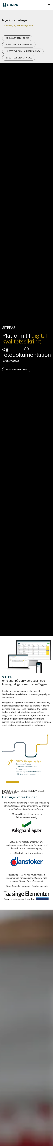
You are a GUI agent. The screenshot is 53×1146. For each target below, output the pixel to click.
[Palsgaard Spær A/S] (26, 827)
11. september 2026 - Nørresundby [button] (23, 51)
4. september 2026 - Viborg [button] (19, 45)
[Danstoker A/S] (26, 861)
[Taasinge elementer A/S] (26, 895)
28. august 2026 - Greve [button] (17, 38)
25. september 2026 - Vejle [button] (19, 58)
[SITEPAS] (10, 5)
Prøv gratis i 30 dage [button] (16, 370)
